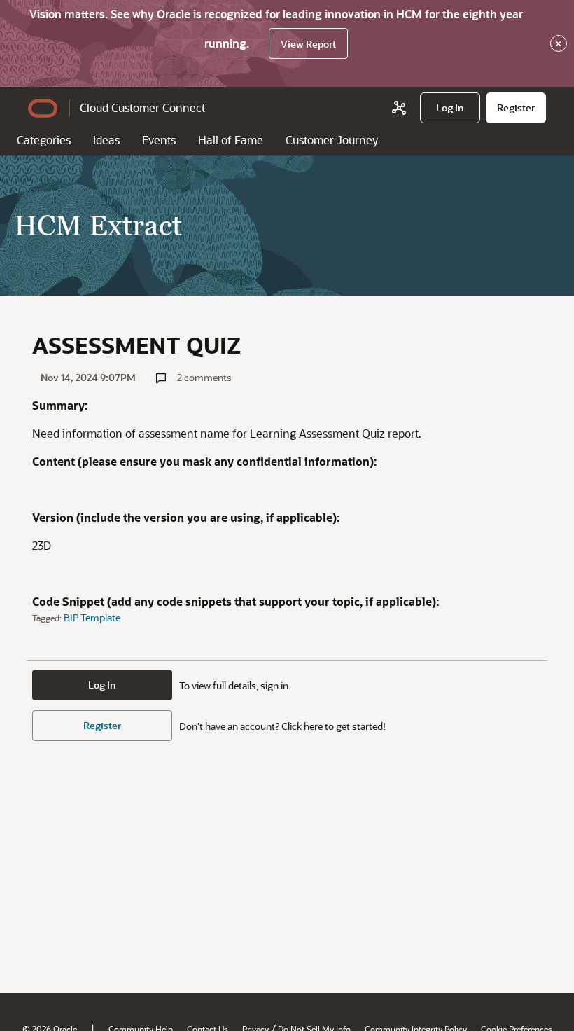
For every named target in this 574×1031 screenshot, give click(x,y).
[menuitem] (450, 107)
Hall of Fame (230, 139)
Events (159, 139)
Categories (44, 139)
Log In (102, 684)
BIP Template (92, 617)
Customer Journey (332, 139)
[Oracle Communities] (399, 107)
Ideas (106, 139)
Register (102, 725)
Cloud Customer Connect (142, 107)
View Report (308, 43)
